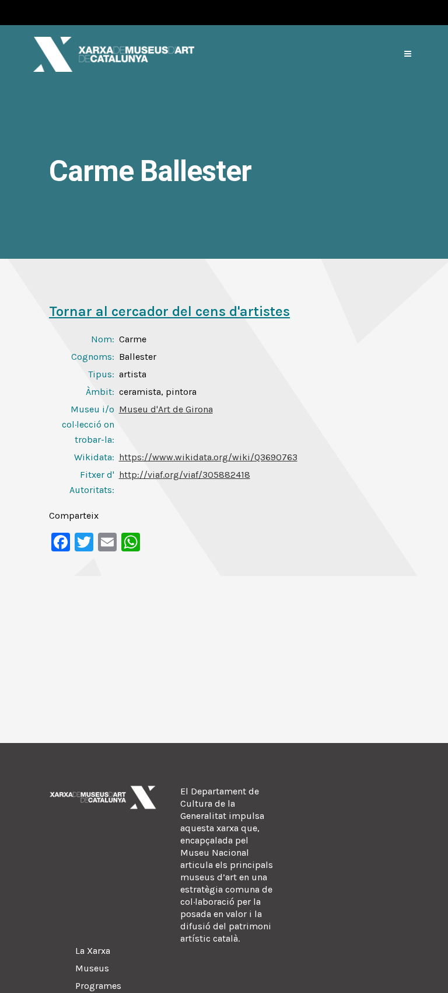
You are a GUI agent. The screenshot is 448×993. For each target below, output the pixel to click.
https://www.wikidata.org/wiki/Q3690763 (208, 457)
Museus (92, 968)
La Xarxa (92, 950)
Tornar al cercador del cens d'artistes (169, 311)
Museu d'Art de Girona (166, 409)
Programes (98, 985)
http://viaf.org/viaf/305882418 (184, 474)
